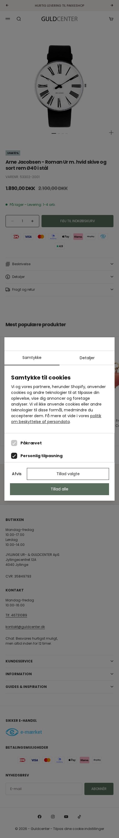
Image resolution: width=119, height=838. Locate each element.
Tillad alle (59, 489)
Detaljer (87, 358)
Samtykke (32, 357)
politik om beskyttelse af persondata (56, 418)
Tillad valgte (68, 474)
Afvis (17, 474)
